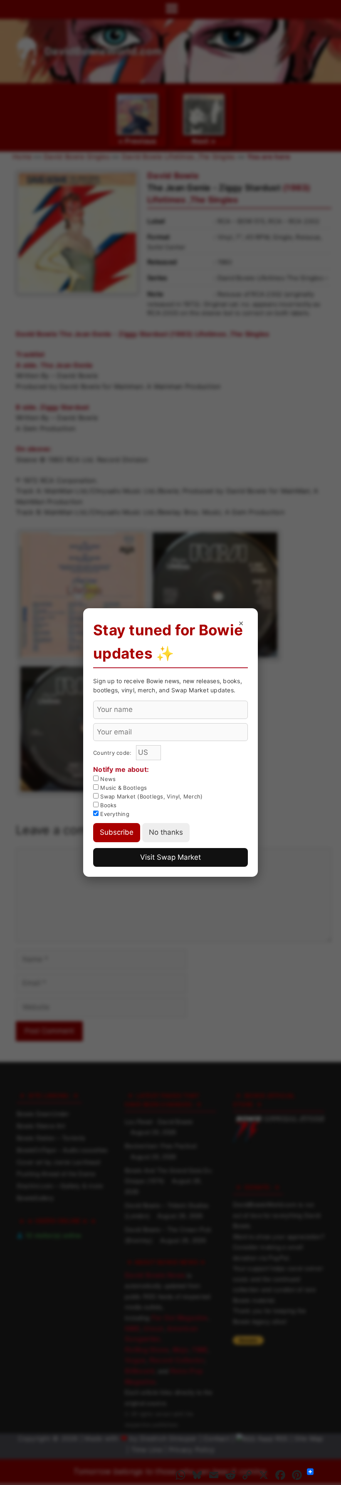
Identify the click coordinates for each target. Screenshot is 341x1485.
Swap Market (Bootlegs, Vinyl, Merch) (151, 796)
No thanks (166, 832)
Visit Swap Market (170, 857)
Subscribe (116, 832)
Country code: (113, 752)
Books (108, 805)
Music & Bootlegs (123, 787)
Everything (114, 814)
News (107, 779)
